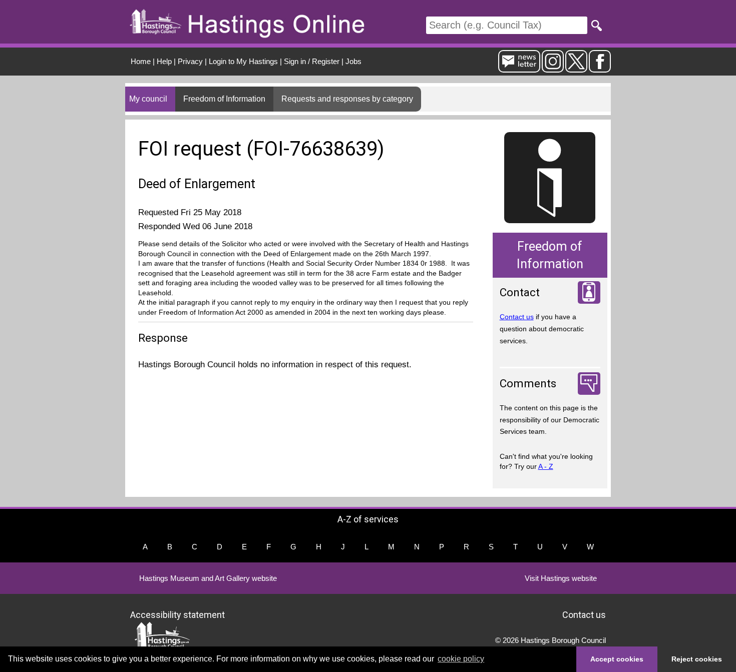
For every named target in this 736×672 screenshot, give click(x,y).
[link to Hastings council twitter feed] (576, 68)
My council (148, 99)
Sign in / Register (311, 61)
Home (141, 61)
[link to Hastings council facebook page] (600, 68)
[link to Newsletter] (519, 68)
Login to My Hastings (243, 61)
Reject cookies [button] (696, 659)
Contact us (517, 317)
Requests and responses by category (347, 99)
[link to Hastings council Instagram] (553, 68)
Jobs (353, 61)
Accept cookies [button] (616, 659)
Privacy (190, 61)
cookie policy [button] (461, 658)
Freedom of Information (224, 99)
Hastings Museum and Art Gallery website (208, 578)
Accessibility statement (177, 614)
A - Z (545, 466)
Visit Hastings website (561, 578)
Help (164, 61)
